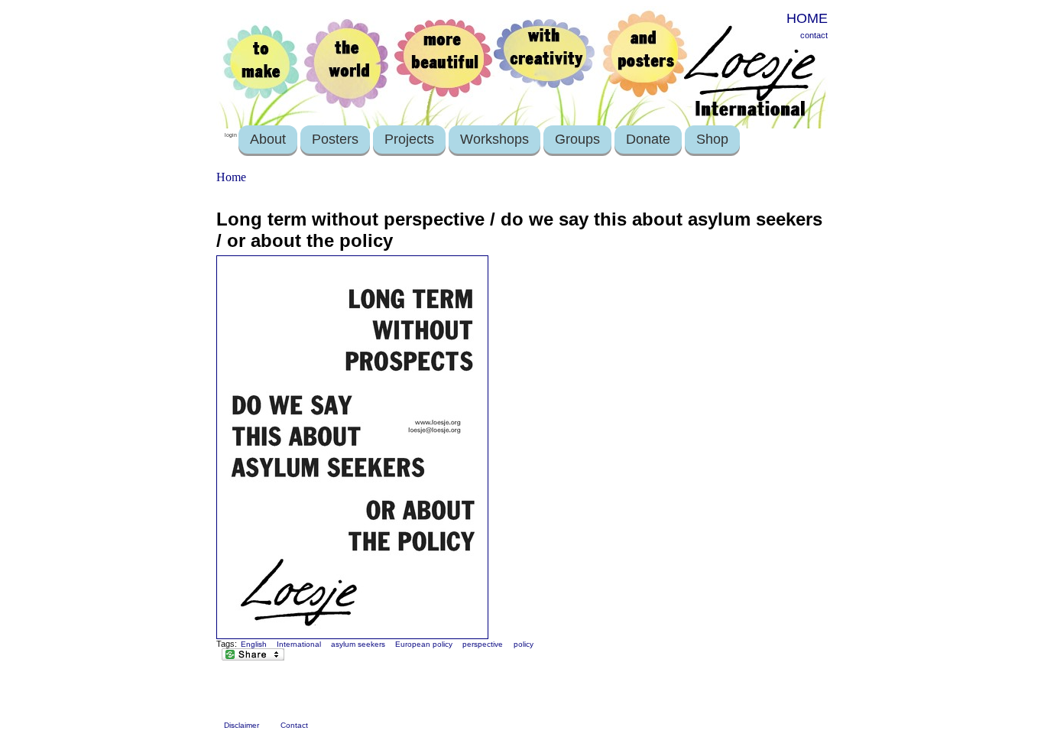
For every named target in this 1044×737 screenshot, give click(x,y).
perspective (482, 644)
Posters (335, 139)
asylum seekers (358, 644)
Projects (409, 139)
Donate (648, 139)
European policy (423, 644)
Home (231, 176)
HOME (807, 18)
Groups (577, 139)
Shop (712, 139)
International (299, 644)
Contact (294, 725)
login (231, 135)
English (254, 644)
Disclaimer (241, 725)
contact (814, 35)
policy (523, 644)
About (268, 139)
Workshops (494, 139)
